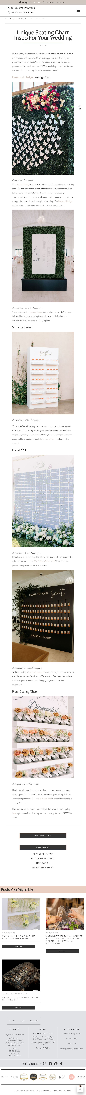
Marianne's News (8, 933)
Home (7, 19)
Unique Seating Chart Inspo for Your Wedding (43, 35)
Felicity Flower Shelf (46, 438)
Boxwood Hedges (65, 201)
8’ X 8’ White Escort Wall (44, 561)
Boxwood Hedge (22, 77)
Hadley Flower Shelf (44, 798)
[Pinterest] (56, 1063)
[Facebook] (50, 1063)
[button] (78, 10)
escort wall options (36, 672)
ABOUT (13, 1021)
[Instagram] (45, 1063)
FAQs (23, 1021)
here (14, 813)
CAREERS (34, 1021)
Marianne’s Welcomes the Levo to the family (20, 998)
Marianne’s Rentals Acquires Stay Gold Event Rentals (19, 937)
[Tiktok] (61, 1063)
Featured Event (7, 994)
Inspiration (15, 19)
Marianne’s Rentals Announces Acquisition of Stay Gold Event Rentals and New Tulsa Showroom (65, 940)
